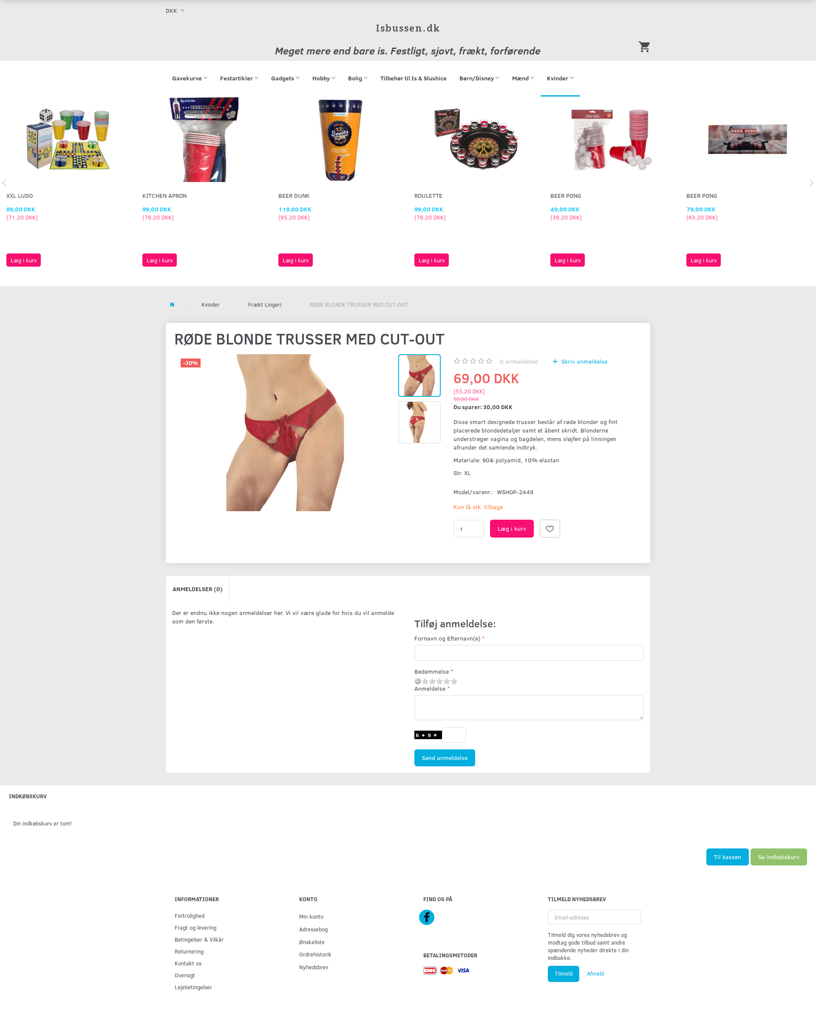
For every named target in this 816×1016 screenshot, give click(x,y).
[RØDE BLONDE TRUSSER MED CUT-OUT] (285, 432)
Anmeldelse (429, 688)
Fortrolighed (189, 915)
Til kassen (727, 857)
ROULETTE (428, 195)
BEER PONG (565, 195)
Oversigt (185, 975)
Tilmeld (563, 973)
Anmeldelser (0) (198, 589)
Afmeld (595, 973)
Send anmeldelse (445, 758)
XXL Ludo (19, 195)
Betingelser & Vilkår (199, 939)
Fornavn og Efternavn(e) (447, 638)
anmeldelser (519, 361)
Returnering (189, 951)
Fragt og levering (195, 927)
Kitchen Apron (164, 195)
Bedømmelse (431, 671)
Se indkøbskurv (778, 857)
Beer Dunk (294, 195)
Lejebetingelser (193, 986)
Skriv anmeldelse (583, 361)
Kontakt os (188, 963)
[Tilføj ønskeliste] (550, 529)
